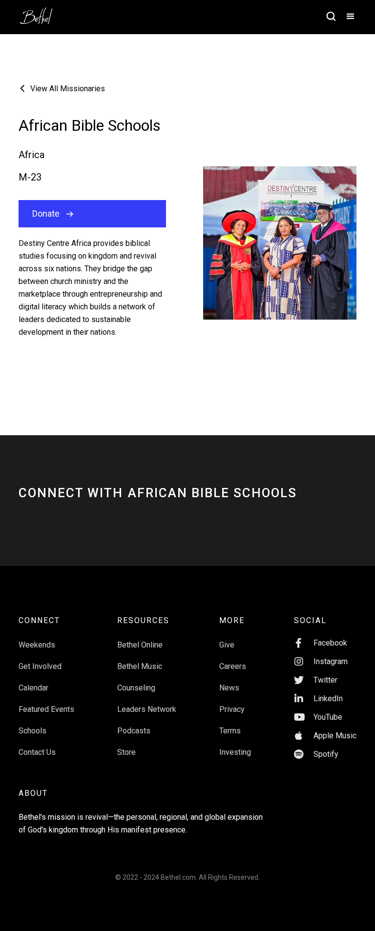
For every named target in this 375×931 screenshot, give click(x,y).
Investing (235, 752)
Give (226, 644)
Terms (230, 730)
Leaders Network (146, 709)
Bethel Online (140, 644)
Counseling (136, 687)
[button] (346, 17)
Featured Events (46, 709)
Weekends (37, 644)
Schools (32, 730)
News (229, 687)
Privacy (232, 709)
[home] (41, 12)
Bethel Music (139, 666)
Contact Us (37, 752)
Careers (232, 666)
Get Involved (40, 666)
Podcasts (133, 730)
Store (126, 752)
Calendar (33, 687)
